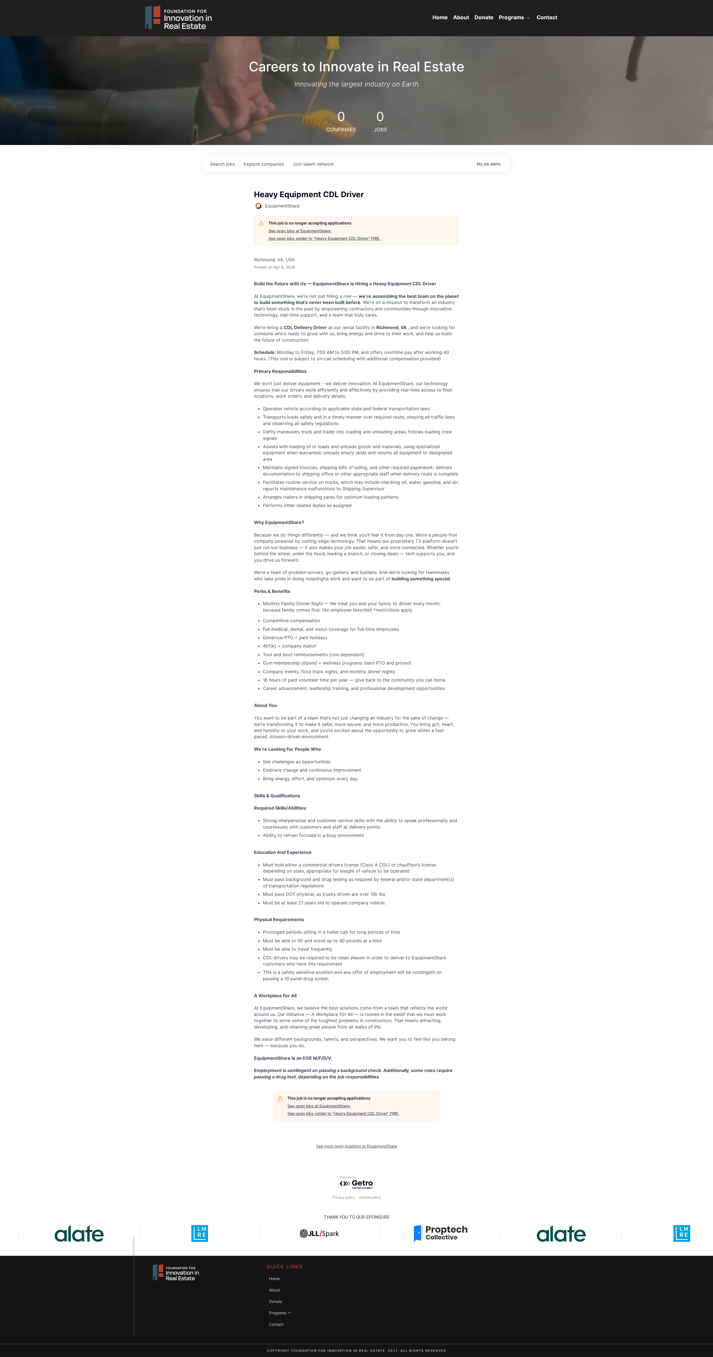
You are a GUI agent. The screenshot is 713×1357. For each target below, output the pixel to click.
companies (264, 164)
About (461, 17)
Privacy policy (344, 1197)
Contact (547, 17)
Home (440, 17)
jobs (222, 164)
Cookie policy (370, 1197)
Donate (484, 17)
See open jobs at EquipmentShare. (300, 230)
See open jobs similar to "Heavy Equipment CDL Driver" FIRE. (324, 238)
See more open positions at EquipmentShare (356, 1146)
